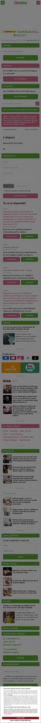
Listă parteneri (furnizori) (8, 714)
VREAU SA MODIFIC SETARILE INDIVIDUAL (20, 720)
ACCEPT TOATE (20, 718)
